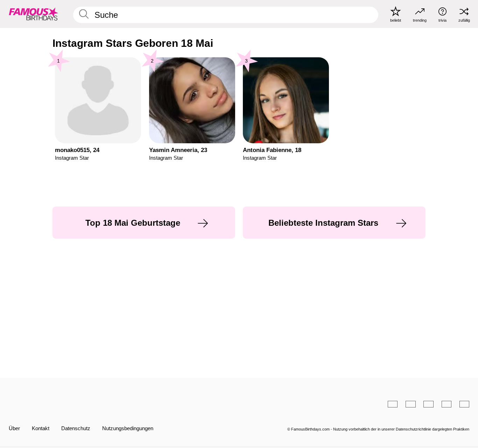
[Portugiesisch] (428, 404)
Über (14, 428)
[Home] (122, 399)
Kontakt (40, 428)
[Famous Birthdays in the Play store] (348, 404)
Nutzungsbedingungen (127, 428)
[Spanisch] (410, 404)
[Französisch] (446, 404)
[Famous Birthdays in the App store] (304, 404)
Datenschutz (75, 428)
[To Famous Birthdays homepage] (33, 14)
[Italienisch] (464, 404)
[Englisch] (393, 404)
